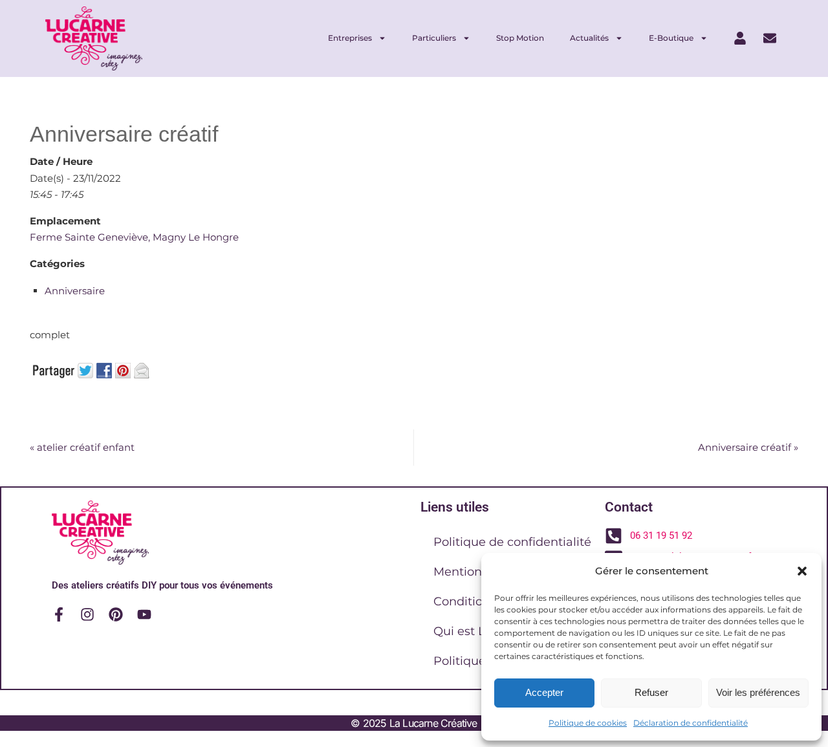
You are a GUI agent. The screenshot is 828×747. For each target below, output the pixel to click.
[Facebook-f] (59, 614)
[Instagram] (87, 614)
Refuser (651, 692)
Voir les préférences (758, 692)
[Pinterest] (116, 614)
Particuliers (434, 38)
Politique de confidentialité (512, 542)
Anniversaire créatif (748, 447)
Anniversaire (75, 291)
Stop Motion (520, 38)
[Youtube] (144, 614)
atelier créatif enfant (82, 447)
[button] (802, 571)
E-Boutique (671, 38)
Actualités (589, 38)
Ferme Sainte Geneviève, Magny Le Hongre (134, 237)
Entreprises (350, 38)
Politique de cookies (588, 723)
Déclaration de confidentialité (690, 723)
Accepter (544, 692)
